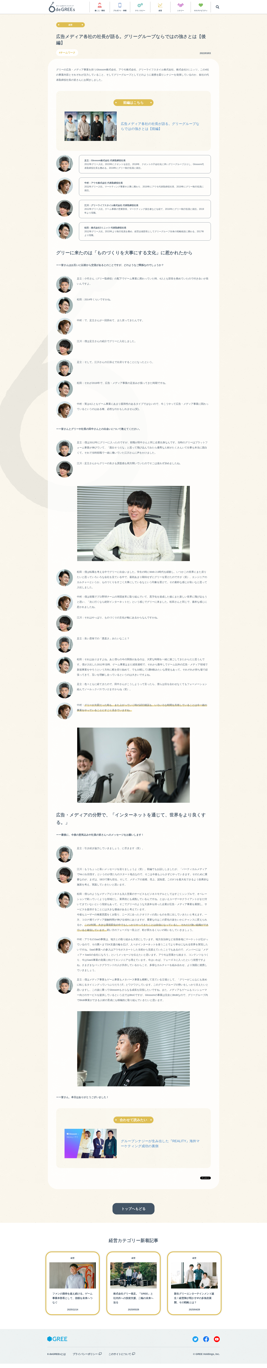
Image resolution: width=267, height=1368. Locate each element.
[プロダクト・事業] (120, 5)
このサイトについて (120, 1354)
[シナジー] (180, 5)
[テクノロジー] (140, 5)
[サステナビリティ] (201, 5)
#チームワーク (67, 52)
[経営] (160, 5)
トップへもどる (133, 1209)
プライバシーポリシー (85, 1354)
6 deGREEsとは (56, 1354)
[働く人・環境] (100, 5)
